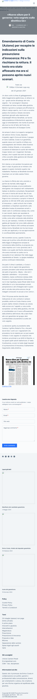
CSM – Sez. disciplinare (10, 664)
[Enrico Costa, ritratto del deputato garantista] (18, 529)
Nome (6, 409)
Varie (4, 648)
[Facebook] (3, 456)
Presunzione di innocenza (11, 635)
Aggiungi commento (11, 428)
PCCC (14, 695)
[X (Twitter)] (5, 456)
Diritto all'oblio (7, 621)
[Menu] (34, 3)
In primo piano (7, 623)
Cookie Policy (7, 603)
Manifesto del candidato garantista (13, 507)
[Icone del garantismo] (18, 570)
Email (6, 415)
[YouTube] (14, 456)
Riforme (5, 640)
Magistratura (6, 631)
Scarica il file (6, 386)
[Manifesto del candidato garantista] (18, 488)
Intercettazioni (7, 628)
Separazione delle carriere (11, 643)
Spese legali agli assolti (10, 645)
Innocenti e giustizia (18, 27)
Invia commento (9, 445)
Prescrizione (6, 633)
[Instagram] (8, 456)
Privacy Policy (7, 605)
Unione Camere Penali (10, 659)
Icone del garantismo (8, 589)
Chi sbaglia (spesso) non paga (13, 618)
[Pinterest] (11, 456)
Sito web (6, 421)
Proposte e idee (8, 638)
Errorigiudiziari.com (9, 661)
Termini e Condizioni (9, 608)
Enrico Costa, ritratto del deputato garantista (16, 548)
